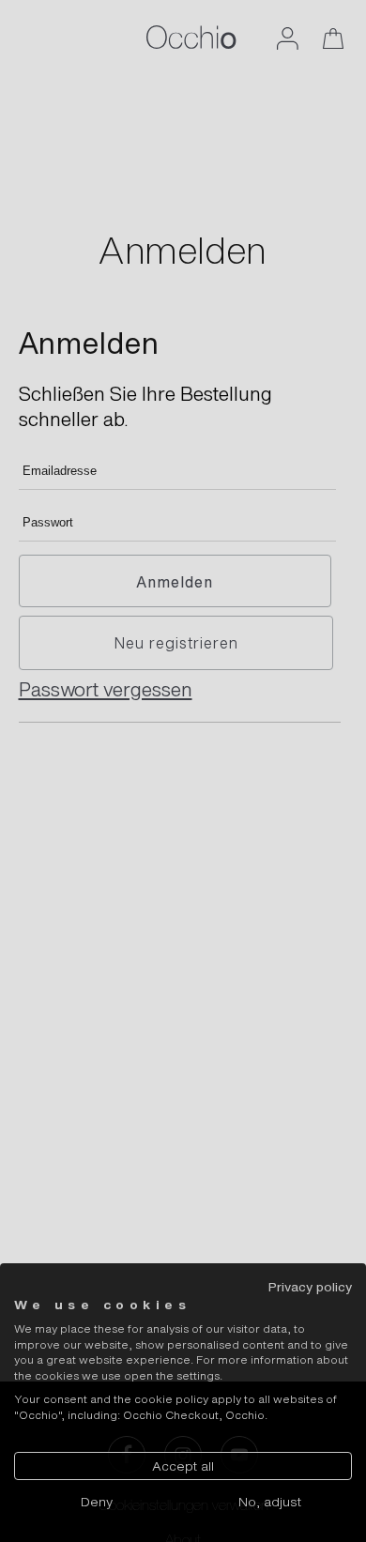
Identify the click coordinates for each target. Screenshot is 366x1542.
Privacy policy (310, 1286)
